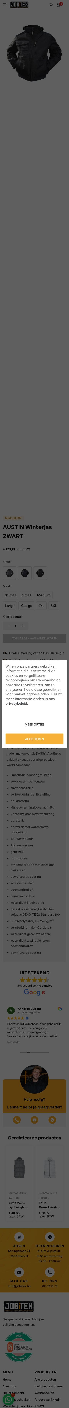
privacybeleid (16, 703)
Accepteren (34, 739)
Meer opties (34, 724)
